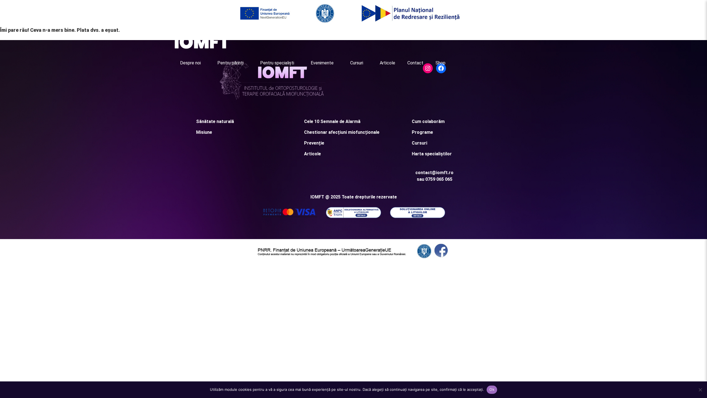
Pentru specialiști (277, 63)
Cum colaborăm (428, 121)
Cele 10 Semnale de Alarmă (332, 121)
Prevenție (314, 143)
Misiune (204, 132)
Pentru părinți (230, 63)
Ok (491, 389)
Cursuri (356, 63)
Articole (387, 63)
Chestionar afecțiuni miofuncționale (341, 132)
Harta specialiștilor (432, 153)
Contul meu (520, 38)
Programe (422, 132)
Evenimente (322, 63)
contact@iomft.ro (434, 172)
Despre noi (190, 63)
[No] (700, 389)
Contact (415, 63)
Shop (440, 63)
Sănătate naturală (215, 121)
